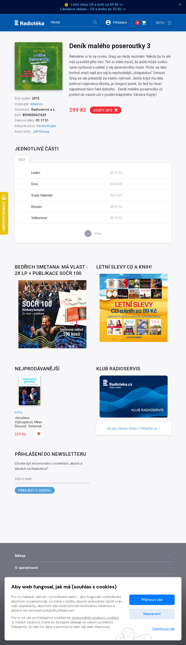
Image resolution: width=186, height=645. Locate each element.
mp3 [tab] (21, 159)
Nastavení (152, 613)
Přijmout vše (152, 599)
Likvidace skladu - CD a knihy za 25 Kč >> (93, 9)
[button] (118, 22)
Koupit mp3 (102, 110)
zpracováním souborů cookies (94, 617)
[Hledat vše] (95, 23)
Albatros (36, 104)
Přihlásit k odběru (34, 490)
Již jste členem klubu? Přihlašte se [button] (132, 428)
